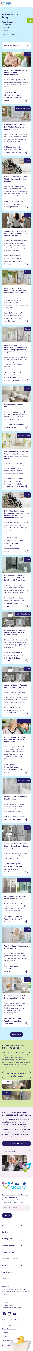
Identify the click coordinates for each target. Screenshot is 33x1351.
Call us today (9, 1151)
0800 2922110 (7, 1305)
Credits (4, 1337)
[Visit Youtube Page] (15, 1314)
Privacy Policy (7, 1325)
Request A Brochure (16, 1143)
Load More (16, 1034)
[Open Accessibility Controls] (30, 20)
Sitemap (5, 1333)
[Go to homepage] (16, 1186)
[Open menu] (31, 4)
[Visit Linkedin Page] (9, 1314)
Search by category (11, 46)
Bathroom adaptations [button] (10, 1259)
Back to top (6, 1346)
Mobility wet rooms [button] (9, 1252)
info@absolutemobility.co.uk (12, 1308)
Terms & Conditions (9, 1329)
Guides (27, 54)
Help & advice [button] (7, 1272)
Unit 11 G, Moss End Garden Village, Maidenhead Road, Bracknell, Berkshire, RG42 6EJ (16, 1291)
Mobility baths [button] (7, 1239)
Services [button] (5, 1232)
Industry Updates (24, 435)
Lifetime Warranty (8, 1340)
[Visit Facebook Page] (4, 1314)
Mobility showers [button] (8, 1245)
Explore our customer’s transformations (16, 1074)
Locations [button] (5, 1279)
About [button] (4, 1225)
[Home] (6, 4)
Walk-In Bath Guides (23, 108)
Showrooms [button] (6, 1266)
